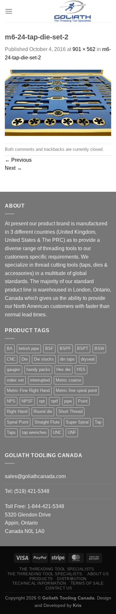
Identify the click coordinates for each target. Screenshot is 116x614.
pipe (68, 401)
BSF (49, 348)
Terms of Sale (87, 583)
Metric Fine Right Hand (28, 390)
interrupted (40, 380)
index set (15, 380)
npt (42, 401)
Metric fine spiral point (76, 390)
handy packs (38, 369)
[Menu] (9, 11)
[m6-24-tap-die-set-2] (58, 102)
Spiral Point (17, 422)
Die (25, 359)
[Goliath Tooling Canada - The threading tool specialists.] (72, 11)
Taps (11, 432)
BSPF (65, 348)
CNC (11, 359)
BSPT (82, 348)
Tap (98, 422)
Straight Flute (47, 422)
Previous (18, 160)
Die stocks (44, 359)
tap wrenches (34, 432)
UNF (72, 432)
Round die (43, 411)
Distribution (71, 579)
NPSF (27, 401)
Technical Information (39, 583)
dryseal (87, 359)
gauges (13, 369)
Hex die (63, 369)
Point (83, 401)
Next (13, 168)
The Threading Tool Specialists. (57, 569)
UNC (57, 432)
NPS (11, 401)
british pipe (29, 348)
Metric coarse (68, 380)
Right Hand (17, 411)
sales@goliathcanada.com (35, 476)
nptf (54, 401)
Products (41, 579)
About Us (98, 574)
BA (10, 348)
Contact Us (58, 588)
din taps (67, 359)
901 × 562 (83, 49)
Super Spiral (77, 422)
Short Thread (70, 411)
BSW (99, 348)
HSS (81, 369)
